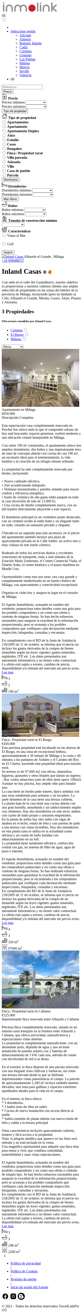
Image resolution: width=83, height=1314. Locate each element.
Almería (25, 39)
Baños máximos (13, 214)
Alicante (25, 35)
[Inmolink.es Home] (30, 11)
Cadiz (23, 47)
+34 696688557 (13, 260)
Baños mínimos (12, 210)
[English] (3, 15)
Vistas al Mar (16, 235)
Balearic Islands (30, 43)
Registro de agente (24, 1279)
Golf (10, 244)
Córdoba (25, 51)
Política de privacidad (26, 1263)
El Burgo (17, 335)
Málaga (24, 63)
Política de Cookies (24, 1271)
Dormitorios (11, 179)
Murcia (24, 67)
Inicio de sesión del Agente (29, 1287)
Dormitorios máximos (17, 194)
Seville (24, 71)
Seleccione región (23, 31)
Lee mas (8, 672)
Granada (25, 55)
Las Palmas (27, 59)
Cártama (17, 330)
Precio (8, 91)
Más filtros (10, 199)
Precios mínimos (13, 102)
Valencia (25, 75)
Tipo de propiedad (15, 111)
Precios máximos (13, 106)
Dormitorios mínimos (16, 190)
